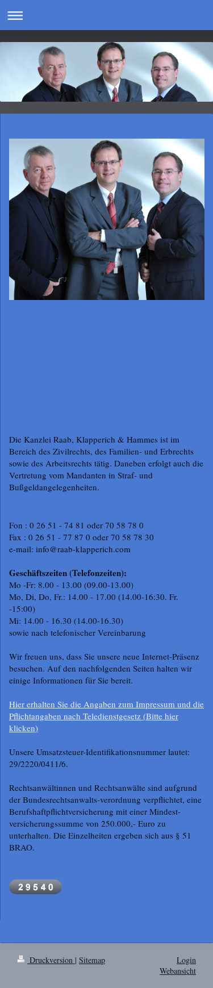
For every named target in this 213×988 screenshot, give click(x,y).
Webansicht (178, 970)
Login (186, 959)
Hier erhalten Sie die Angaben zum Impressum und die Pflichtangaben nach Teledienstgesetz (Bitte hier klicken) (106, 715)
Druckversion (51, 959)
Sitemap (92, 959)
